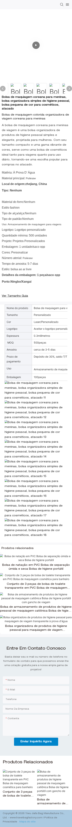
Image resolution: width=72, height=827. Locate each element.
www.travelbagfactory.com (26, 818)
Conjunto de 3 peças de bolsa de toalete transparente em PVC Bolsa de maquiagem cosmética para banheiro (36, 586)
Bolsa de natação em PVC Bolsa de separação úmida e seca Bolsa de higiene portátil (36, 567)
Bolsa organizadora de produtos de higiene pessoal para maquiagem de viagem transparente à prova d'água (36, 628)
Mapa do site (27, 822)
